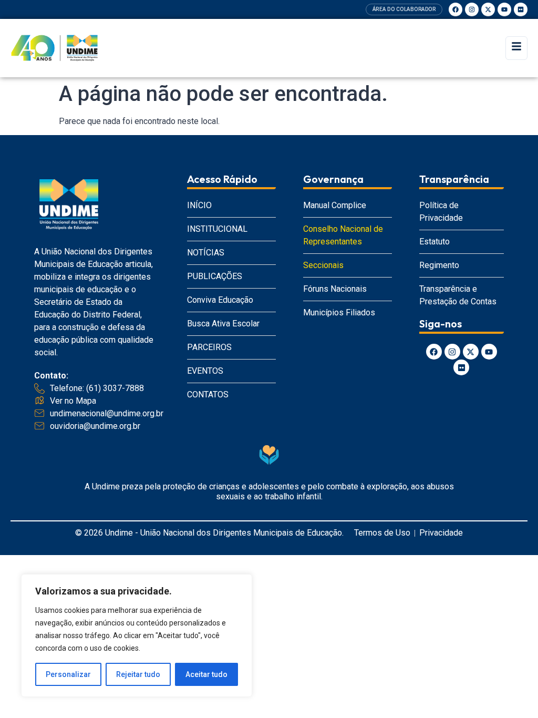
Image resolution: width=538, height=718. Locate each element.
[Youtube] (504, 9)
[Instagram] (472, 9)
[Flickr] (520, 9)
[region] (136, 635)
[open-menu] (516, 48)
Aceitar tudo (206, 674)
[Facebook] (455, 9)
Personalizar (68, 674)
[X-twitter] (488, 9)
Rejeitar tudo (138, 674)
